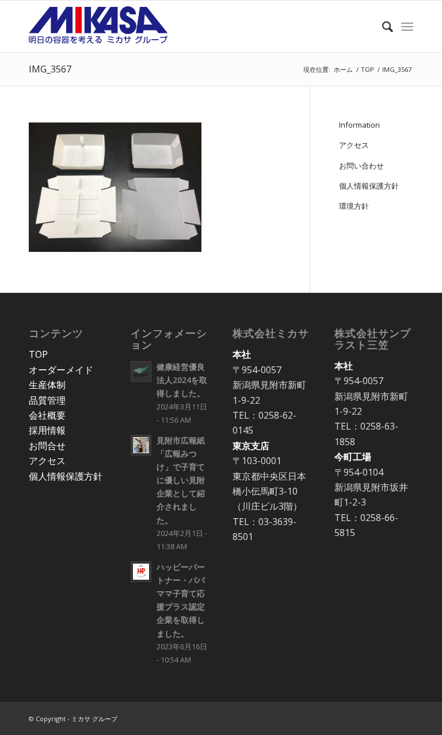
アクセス (354, 145)
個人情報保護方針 (369, 186)
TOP (38, 354)
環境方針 (354, 206)
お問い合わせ (361, 165)
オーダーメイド (61, 369)
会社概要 (47, 415)
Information (359, 125)
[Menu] (407, 26)
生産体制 (47, 384)
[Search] (382, 26)
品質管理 (47, 400)
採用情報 (47, 430)
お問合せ (47, 445)
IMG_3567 (50, 69)
